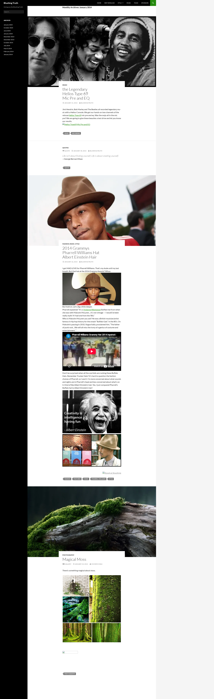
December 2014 (9, 40)
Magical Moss (74, 559)
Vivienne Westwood (92, 309)
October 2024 (8, 28)
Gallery (68, 564)
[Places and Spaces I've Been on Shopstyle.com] (112, 473)
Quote (67, 151)
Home (99, 3)
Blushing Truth (11, 3)
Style (120, 3)
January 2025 (8, 25)
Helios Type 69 (75, 115)
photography (70, 674)
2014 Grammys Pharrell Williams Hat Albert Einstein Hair (80, 252)
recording (76, 133)
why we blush (109, 3)
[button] (75, 585)
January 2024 (8, 34)
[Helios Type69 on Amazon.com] (76, 124)
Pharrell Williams (99, 479)
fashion (67, 479)
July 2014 (7, 45)
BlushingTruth (87, 103)
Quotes (65, 148)
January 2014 (8, 54)
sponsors (144, 3)
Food (136, 3)
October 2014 (8, 42)
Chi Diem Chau (96, 564)
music (67, 133)
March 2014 (8, 48)
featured (77, 479)
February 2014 (8, 51)
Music (129, 3)
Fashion (65, 244)
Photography (68, 555)
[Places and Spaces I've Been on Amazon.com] (91, 450)
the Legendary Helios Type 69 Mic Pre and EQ (76, 94)
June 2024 (7, 31)
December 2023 (9, 37)
